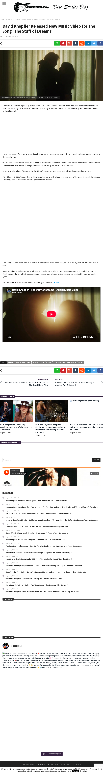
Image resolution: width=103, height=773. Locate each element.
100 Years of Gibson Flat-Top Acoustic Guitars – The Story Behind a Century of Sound (86, 427)
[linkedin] (88, 43)
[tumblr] (75, 43)
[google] (69, 43)
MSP (79, 764)
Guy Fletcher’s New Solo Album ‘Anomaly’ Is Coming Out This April (75, 382)
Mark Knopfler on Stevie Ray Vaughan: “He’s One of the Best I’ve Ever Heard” (16, 427)
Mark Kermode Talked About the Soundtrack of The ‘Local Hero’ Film (26, 382)
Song (80, 362)
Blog (7, 19)
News (48, 362)
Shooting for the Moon (65, 362)
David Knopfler (23, 362)
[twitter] (94, 43)
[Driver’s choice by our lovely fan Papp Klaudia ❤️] (51, 701)
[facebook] (100, 43)
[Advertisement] (51, 133)
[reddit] (82, 43)
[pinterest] (63, 43)
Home (2, 19)
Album (11, 362)
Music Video (38, 362)
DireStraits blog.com (44, 764)
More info (83, 771)
